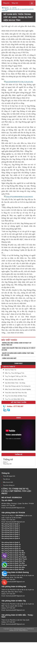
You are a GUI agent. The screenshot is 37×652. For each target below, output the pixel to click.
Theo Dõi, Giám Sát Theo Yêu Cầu (16, 392)
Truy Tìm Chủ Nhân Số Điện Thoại (16, 396)
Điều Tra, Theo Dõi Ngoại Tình (14, 373)
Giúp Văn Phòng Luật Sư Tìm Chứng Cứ (17, 386)
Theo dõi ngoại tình (9, 476)
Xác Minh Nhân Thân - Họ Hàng (15, 383)
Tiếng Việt (15, 3)
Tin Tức (14, 7)
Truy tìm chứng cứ (8, 485)
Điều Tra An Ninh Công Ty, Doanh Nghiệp (18, 389)
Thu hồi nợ (6, 479)
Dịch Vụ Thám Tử (9, 366)
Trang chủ (5, 7)
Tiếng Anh (6, 3)
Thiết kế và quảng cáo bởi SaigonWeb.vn (21, 629)
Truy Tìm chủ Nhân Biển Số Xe (14, 399)
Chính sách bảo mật (9, 358)
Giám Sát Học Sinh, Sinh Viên (14, 379)
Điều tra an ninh (8, 482)
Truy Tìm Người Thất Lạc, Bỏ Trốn (16, 376)
